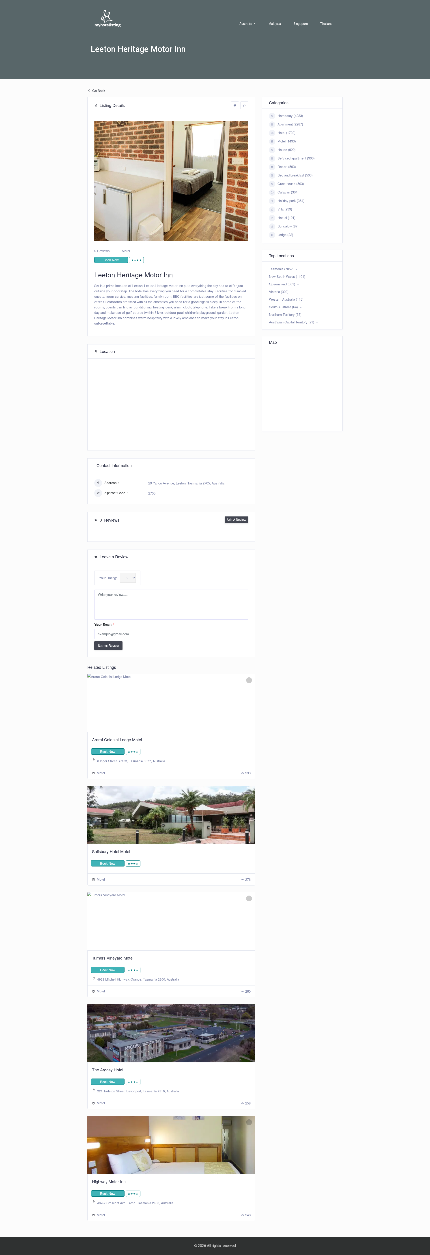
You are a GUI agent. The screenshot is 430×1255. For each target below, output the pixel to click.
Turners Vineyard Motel (112, 958)
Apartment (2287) (290, 124)
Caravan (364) (288, 192)
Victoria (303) (278, 291)
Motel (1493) (286, 141)
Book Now (111, 259)
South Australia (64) (283, 306)
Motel (126, 250)
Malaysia (275, 23)
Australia (245, 23)
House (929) (286, 149)
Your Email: (104, 624)
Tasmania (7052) (281, 268)
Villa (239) (284, 209)
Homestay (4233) (290, 115)
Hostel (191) (286, 217)
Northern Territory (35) (285, 314)
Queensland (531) (282, 284)
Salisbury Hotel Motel (111, 851)
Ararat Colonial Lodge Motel (117, 739)
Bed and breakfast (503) (295, 175)
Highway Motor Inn (109, 1181)
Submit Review (108, 645)
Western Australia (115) (286, 299)
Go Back (98, 90)
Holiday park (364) (290, 200)
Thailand (326, 23)
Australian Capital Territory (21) (291, 322)
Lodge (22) (285, 234)
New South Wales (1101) (287, 276)
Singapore (300, 23)
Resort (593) (286, 166)
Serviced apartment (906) (296, 158)
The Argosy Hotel (107, 1069)
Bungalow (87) (288, 226)
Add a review (236, 520)
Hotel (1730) (286, 132)
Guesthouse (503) (290, 183)
